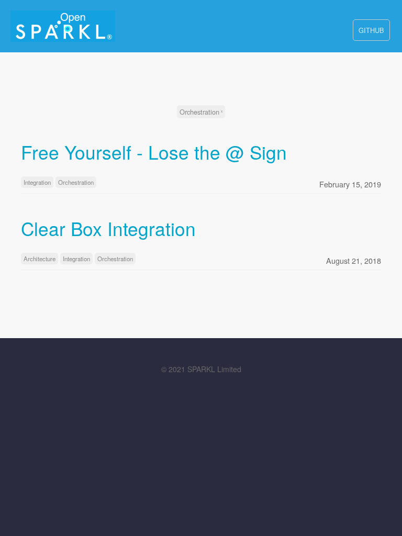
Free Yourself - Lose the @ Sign (154, 152)
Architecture (39, 258)
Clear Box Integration (108, 228)
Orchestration (199, 112)
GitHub (371, 30)
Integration (37, 182)
